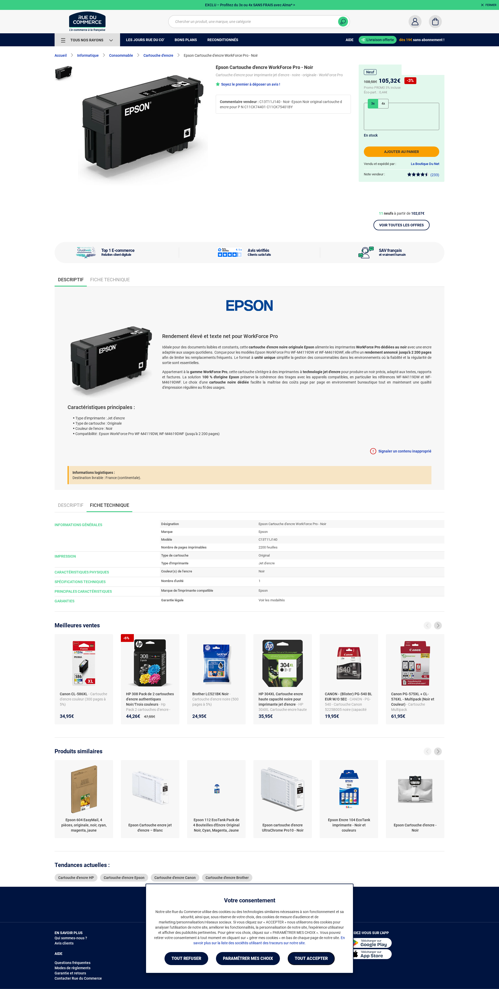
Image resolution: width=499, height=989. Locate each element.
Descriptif (70, 505)
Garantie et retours (70, 973)
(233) (434, 175)
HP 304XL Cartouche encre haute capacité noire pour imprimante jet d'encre (281, 699)
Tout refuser (186, 958)
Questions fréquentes (72, 963)
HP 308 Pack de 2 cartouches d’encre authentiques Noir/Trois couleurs (150, 699)
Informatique (88, 55)
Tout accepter (311, 958)
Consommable (121, 55)
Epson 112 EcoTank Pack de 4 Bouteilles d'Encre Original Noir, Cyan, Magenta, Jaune (216, 825)
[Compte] (415, 21)
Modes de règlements (72, 968)
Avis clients (64, 943)
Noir (262, 571)
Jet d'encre (267, 563)
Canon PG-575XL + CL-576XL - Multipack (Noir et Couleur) (412, 699)
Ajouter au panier (401, 152)
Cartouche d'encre (158, 55)
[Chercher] (343, 22)
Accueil (61, 55)
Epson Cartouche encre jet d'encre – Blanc (150, 827)
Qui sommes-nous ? (71, 938)
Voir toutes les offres (401, 225)
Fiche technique (110, 279)
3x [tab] (373, 103)
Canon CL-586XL (74, 694)
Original (264, 555)
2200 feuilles (268, 547)
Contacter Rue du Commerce (78, 978)
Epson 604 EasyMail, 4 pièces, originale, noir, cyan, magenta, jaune (84, 825)
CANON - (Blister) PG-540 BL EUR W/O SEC (348, 696)
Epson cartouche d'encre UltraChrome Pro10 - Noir (283, 827)
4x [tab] (383, 103)
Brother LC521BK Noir (210, 694)
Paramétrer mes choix (248, 958)
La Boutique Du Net (425, 164)
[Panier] (435, 21)
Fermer (490, 5)
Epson (263, 532)
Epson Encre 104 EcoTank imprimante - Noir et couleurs (349, 825)
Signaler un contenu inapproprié (404, 451)
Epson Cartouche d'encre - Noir (415, 827)
